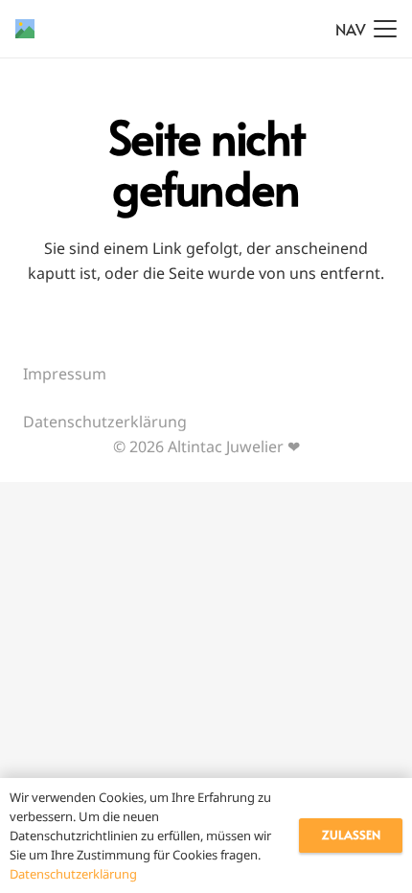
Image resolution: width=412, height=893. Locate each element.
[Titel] (24, 28)
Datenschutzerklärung (105, 421)
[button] (366, 29)
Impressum (64, 373)
